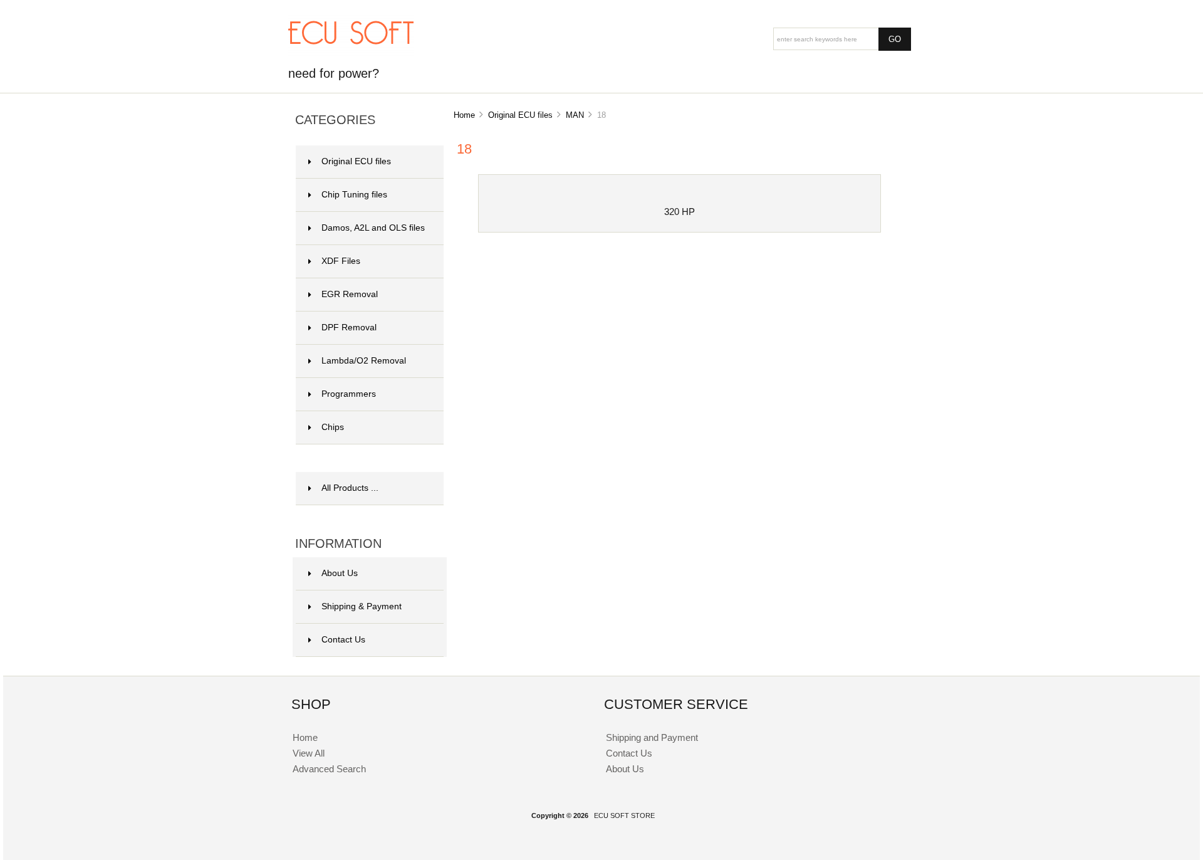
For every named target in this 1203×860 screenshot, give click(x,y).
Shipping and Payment (652, 737)
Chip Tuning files (354, 194)
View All (309, 753)
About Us (339, 573)
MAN (575, 115)
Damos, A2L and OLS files (373, 228)
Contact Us (343, 639)
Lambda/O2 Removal (363, 360)
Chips (332, 427)
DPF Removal (349, 327)
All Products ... (349, 488)
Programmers (348, 394)
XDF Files (340, 261)
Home (464, 115)
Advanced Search (329, 768)
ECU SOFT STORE (624, 815)
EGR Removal (349, 294)
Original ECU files (520, 115)
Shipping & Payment (361, 606)
